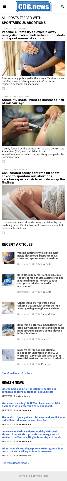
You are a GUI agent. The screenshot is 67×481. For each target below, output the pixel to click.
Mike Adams (23, 170)
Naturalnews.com (22, 410)
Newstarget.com (22, 396)
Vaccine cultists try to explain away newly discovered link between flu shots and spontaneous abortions (33, 35)
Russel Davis (23, 97)
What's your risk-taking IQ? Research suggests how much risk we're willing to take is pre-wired (32, 450)
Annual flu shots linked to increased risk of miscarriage (33, 101)
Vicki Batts (21, 29)
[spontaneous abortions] (33, 12)
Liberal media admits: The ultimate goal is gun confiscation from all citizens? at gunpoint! (29, 390)
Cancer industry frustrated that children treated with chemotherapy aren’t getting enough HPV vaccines (38, 306)
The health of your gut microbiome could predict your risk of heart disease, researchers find (33, 419)
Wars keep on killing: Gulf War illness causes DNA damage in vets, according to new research (31, 405)
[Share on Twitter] (3, 88)
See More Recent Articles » (17, 373)
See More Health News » (15, 462)
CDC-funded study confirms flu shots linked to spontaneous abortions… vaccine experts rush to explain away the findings (33, 177)
